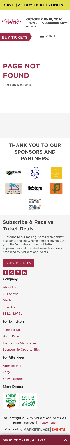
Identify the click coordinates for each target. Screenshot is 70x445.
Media (7, 300)
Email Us (9, 307)
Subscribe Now (18, 263)
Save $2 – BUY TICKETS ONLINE (35, 5)
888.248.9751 (12, 313)
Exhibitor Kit (11, 329)
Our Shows (10, 294)
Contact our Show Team (19, 343)
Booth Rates (11, 336)
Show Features (13, 378)
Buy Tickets (14, 37)
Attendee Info (12, 365)
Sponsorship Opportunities (21, 349)
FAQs (6, 372)
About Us (9, 287)
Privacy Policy (47, 422)
